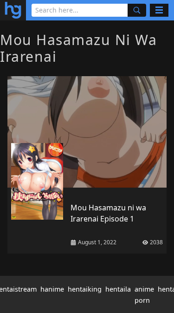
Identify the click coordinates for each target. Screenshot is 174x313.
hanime (52, 289)
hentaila (118, 289)
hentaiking (85, 289)
